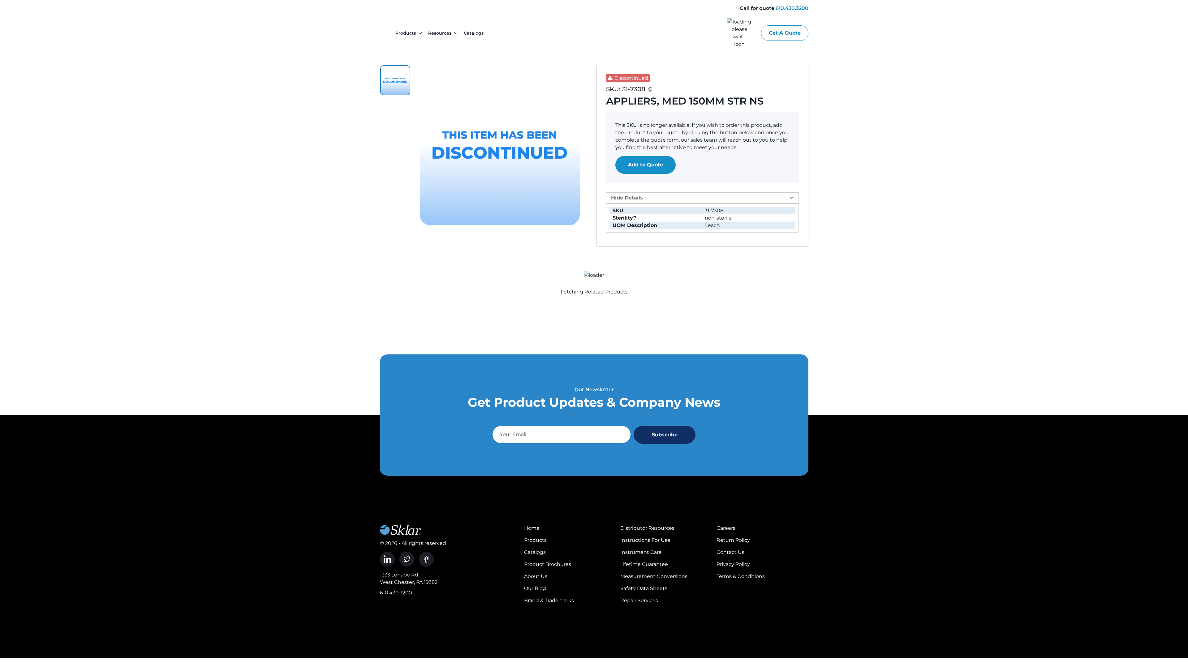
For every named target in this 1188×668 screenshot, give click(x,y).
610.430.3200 (792, 8)
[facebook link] (426, 559)
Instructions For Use (645, 540)
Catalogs (474, 33)
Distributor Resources (647, 528)
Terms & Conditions (741, 576)
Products (405, 33)
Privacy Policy (733, 564)
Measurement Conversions (653, 576)
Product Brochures (547, 564)
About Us (535, 576)
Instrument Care (641, 552)
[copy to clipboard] (650, 90)
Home (532, 528)
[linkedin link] (387, 559)
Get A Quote (785, 33)
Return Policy (733, 540)
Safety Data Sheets (643, 588)
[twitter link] (406, 559)
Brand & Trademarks (549, 600)
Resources (439, 33)
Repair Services (639, 600)
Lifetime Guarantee (644, 564)
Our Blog (535, 588)
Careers (726, 528)
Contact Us (730, 552)
